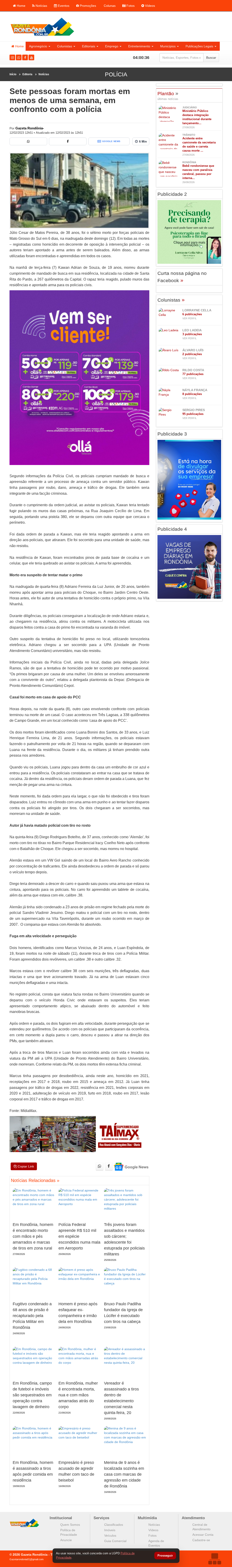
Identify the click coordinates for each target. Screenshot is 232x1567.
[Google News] (131, 1166)
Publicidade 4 (172, 529)
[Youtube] (31, 57)
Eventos (63, 5)
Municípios (168, 46)
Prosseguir (165, 1555)
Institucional (61, 1518)
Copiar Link (25, 1166)
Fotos (130, 5)
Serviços (101, 1518)
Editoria (27, 74)
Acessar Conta (202, 1534)
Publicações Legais (199, 46)
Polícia (116, 74)
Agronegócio (38, 46)
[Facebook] (25, 57)
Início (13, 74)
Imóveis (109, 1530)
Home (20, 5)
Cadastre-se (201, 1540)
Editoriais (88, 46)
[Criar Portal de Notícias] (214, 1559)
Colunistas (64, 46)
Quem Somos (70, 1524)
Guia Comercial (115, 1541)
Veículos (110, 1535)
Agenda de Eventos (156, 1543)
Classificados (113, 1524)
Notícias (41, 5)
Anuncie (66, 1540)
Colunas (109, 5)
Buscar (211, 57)
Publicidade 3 (172, 433)
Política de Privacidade (68, 1532)
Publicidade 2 (172, 194)
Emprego (111, 46)
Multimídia (147, 1518)
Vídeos (149, 5)
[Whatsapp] (19, 57)
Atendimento (193, 1518)
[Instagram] (12, 57)
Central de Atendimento (201, 1527)
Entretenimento (139, 46)
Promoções (87, 5)
